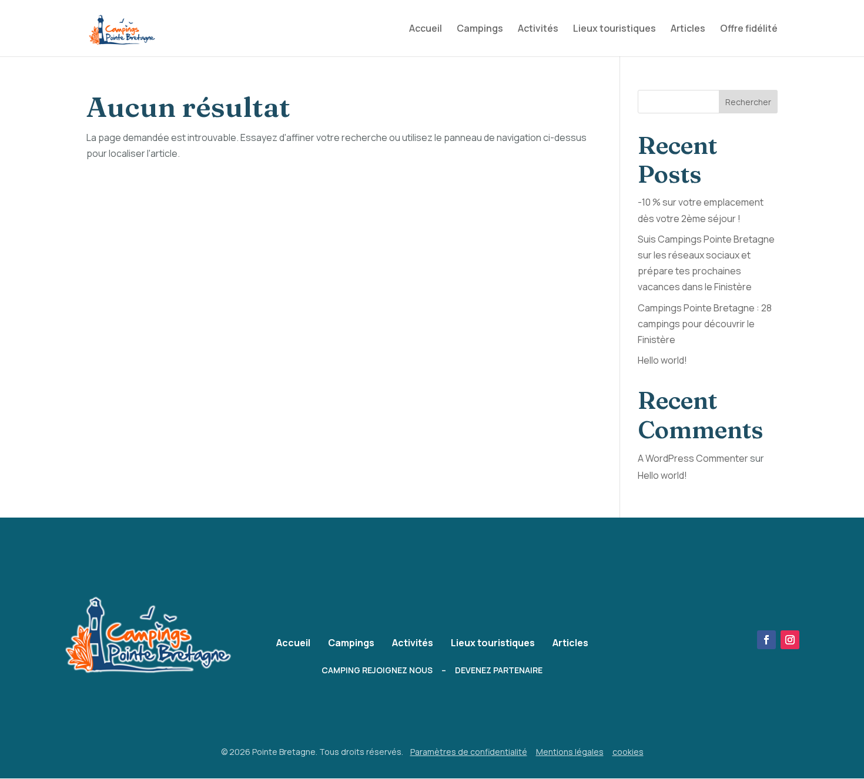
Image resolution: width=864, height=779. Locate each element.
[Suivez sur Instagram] (790, 639)
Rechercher (748, 102)
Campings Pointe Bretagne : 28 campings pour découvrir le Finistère (705, 323)
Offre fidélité (749, 29)
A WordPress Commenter (693, 458)
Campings (480, 29)
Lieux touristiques (614, 29)
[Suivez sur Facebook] (766, 639)
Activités (538, 29)
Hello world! (662, 360)
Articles (688, 29)
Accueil (425, 29)
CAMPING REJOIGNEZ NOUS (377, 670)
